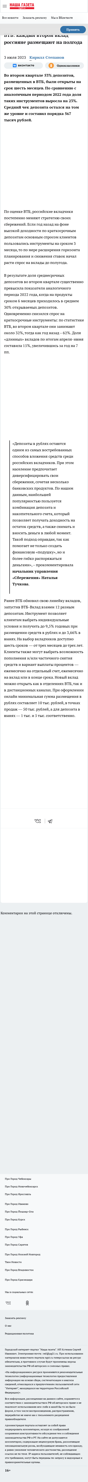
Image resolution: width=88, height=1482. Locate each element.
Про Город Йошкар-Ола (19, 1211)
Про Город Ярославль (18, 1194)
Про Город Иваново (16, 1203)
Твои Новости (13, 1262)
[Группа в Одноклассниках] (64, 65)
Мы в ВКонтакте (62, 18)
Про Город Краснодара (18, 1279)
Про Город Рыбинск (16, 1229)
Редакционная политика (19, 1333)
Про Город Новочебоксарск (21, 1186)
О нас (8, 1325)
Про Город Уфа (14, 1236)
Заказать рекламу (35, 18)
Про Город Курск (15, 1219)
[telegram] (51, 821)
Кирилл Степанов (46, 57)
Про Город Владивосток (19, 1269)
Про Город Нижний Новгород (22, 1254)
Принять (73, 30)
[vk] (38, 821)
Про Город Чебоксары (18, 1178)
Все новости (10, 18)
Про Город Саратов (16, 1244)
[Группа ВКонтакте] (23, 65)
